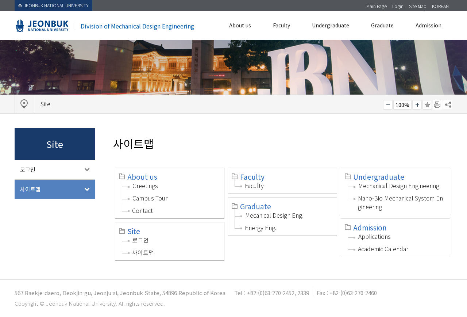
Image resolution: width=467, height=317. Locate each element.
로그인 (27, 169)
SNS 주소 (447, 104)
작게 (388, 105)
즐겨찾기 (427, 105)
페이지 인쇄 (438, 105)
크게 (417, 105)
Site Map (418, 6)
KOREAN (440, 6)
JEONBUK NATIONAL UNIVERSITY (56, 5)
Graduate (382, 25)
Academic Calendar (383, 248)
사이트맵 (30, 189)
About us (240, 25)
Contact (142, 210)
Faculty (281, 25)
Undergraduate (330, 25)
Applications (374, 236)
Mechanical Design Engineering (398, 185)
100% (402, 104)
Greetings (145, 185)
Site (133, 231)
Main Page (376, 6)
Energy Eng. (261, 227)
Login (398, 6)
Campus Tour (149, 198)
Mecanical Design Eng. (274, 215)
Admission (428, 25)
